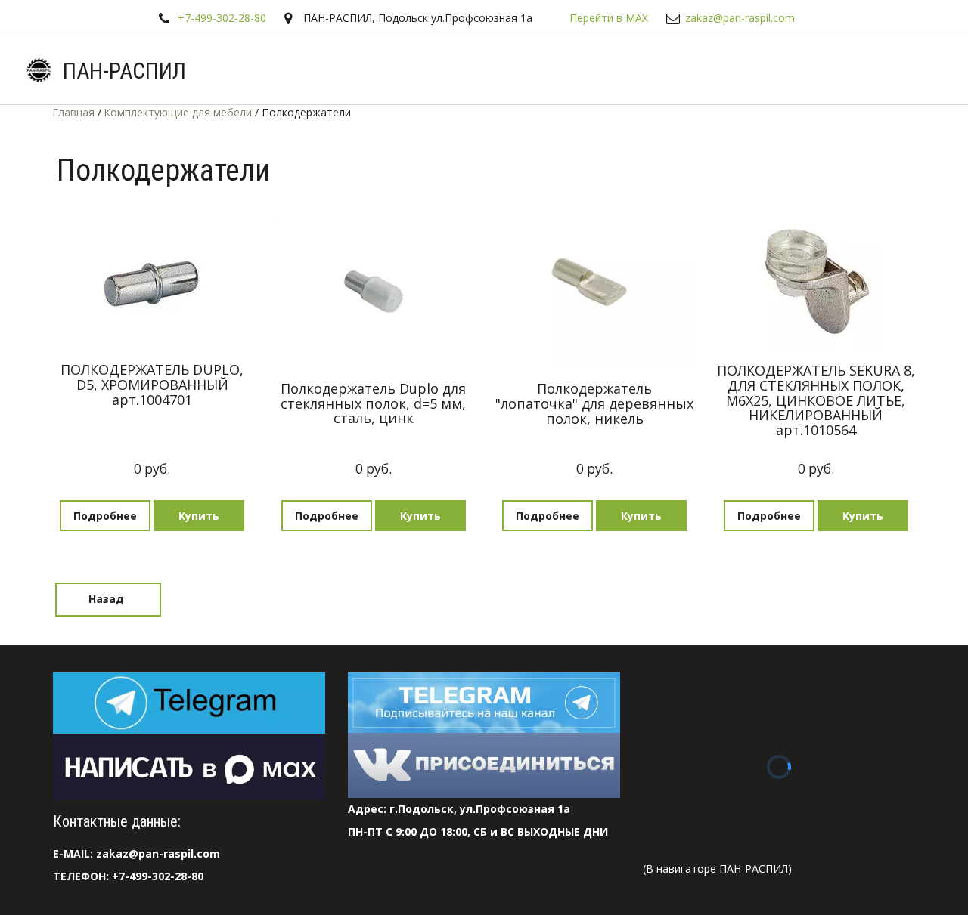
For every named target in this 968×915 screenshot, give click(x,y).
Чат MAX (199, 70)
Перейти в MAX (608, 18)
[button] (199, 515)
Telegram (281, 70)
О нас (530, 70)
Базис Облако (696, 70)
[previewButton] (105, 515)
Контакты (793, 70)
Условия (448, 70)
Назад (107, 599)
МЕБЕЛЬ (875, 70)
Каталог (361, 70)
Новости (602, 70)
